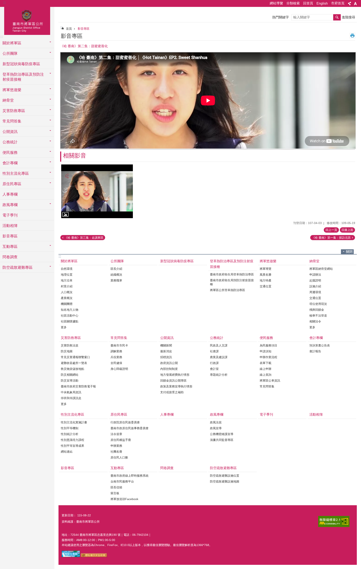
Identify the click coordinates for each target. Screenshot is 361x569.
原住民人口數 (119, 457)
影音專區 (10, 236)
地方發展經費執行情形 (174, 374)
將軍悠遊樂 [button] (12, 90)
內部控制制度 (169, 368)
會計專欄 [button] (10, 163)
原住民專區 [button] (12, 184)
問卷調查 (10, 257)
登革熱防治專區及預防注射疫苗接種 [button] (23, 76)
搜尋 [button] (337, 17)
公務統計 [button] (10, 142)
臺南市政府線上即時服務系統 (130, 475)
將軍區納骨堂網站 (321, 268)
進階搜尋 (348, 17)
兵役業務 (116, 357)
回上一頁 (331, 230)
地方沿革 (66, 280)
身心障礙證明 (119, 368)
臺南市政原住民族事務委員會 (130, 428)
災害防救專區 (71, 338)
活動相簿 (10, 226)
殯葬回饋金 (316, 309)
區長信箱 (116, 487)
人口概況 (66, 292)
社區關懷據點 (69, 321)
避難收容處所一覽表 (74, 363)
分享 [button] (349, 3)
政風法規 (216, 422)
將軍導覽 (265, 268)
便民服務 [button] (10, 152)
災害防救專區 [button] (14, 111)
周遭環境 (315, 292)
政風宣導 (216, 428)
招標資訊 (166, 357)
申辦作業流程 (268, 357)
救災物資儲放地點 (72, 368)
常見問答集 (119, 338)
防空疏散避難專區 (223, 468)
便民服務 (266, 338)
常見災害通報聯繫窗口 (75, 357)
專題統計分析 (219, 374)
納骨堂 (314, 261)
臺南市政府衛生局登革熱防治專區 (232, 274)
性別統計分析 (69, 434)
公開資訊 (167, 338)
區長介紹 (116, 268)
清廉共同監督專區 (221, 440)
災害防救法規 (69, 345)
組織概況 (116, 274)
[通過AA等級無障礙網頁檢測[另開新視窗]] (334, 521)
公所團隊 (117, 261)
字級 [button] (355, 3)
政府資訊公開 (169, 363)
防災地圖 (66, 351)
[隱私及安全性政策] (94, 556)
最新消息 (166, 351)
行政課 (214, 363)
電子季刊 (10, 215)
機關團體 (66, 304)
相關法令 (315, 321)
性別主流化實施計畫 (74, 422)
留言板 (115, 493)
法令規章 (116, 434)
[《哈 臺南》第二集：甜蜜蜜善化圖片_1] (71, 556)
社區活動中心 (69, 315)
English (322, 3)
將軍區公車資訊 (270, 380)
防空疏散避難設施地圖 (224, 481)
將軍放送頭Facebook (124, 499)
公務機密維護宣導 (221, 434)
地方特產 (265, 280)
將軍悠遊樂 (268, 261)
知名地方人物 (69, 309)
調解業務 (116, 351)
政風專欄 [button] (10, 205)
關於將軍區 (69, 261)
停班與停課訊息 (71, 398)
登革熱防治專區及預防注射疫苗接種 (231, 264)
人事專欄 (10, 194)
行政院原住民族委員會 (125, 422)
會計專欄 (316, 338)
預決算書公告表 (319, 345)
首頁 (69, 28)
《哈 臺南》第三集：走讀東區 (84, 237)
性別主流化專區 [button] (16, 173)
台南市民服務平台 (122, 481)
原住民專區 (119, 414)
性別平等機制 (69, 428)
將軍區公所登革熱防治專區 (227, 290)
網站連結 (66, 451)
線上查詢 (265, 374)
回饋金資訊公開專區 (173, 380)
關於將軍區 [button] (12, 43)
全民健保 (116, 363)
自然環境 (66, 268)
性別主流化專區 (72, 414)
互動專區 (117, 468)
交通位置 (265, 286)
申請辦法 (315, 274)
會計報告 (315, 351)
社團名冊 (116, 451)
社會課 (214, 351)
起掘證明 (315, 280)
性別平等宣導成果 (72, 445)
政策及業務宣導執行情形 (176, 386)
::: (4, 2)
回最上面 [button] (347, 230)
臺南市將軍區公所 (27, 20)
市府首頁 (337, 3)
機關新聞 (166, 345)
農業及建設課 (219, 357)
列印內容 (352, 35)
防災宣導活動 (69, 380)
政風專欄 (216, 414)
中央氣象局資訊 (71, 392)
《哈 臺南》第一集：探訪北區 (331, 237)
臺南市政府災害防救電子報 (78, 386)
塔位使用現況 (318, 304)
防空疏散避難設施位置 (224, 475)
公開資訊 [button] (10, 132)
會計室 (214, 368)
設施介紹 (315, 286)
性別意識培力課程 (72, 440)
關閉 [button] (349, 251)
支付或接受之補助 (172, 392)
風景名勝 (265, 274)
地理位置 (66, 274)
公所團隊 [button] (10, 53)
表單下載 (265, 363)
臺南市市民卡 (119, 345)
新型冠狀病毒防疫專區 (21, 64)
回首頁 (308, 3)
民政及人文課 (219, 345)
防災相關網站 (69, 374)
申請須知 (265, 351)
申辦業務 (116, 445)
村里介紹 (66, 286)
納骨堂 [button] (8, 100)
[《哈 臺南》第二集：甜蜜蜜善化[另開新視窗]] (97, 191)
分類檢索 (293, 3)
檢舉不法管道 (318, 315)
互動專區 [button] (10, 246)
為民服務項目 (268, 345)
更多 (64, 327)
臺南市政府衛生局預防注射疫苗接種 (232, 282)
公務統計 (216, 338)
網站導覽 (276, 3)
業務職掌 (116, 280)
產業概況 (66, 298)
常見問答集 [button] (12, 121)
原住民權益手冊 (121, 440)
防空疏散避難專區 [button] (18, 267)
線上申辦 (265, 368)
